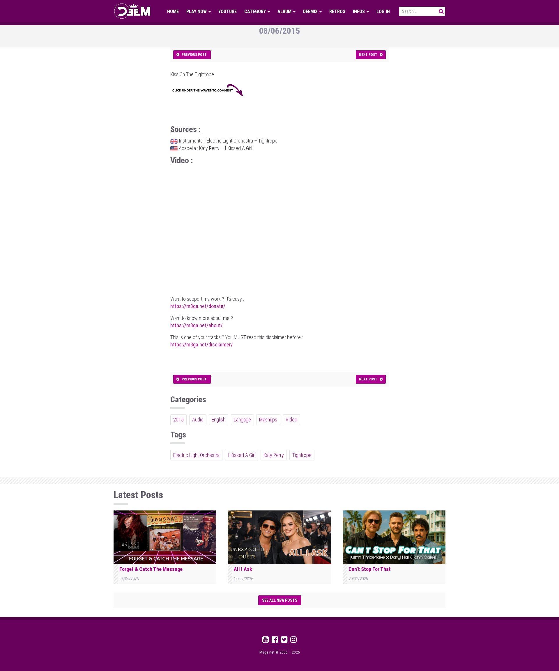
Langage (242, 420)
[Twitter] (284, 640)
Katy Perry (273, 455)
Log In (383, 11)
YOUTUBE (227, 11)
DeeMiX (311, 11)
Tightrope (302, 455)
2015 (178, 420)
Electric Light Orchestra (196, 455)
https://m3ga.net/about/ (196, 325)
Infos (359, 11)
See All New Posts (279, 600)
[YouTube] (265, 640)
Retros (337, 11)
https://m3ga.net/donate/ (197, 306)
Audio (198, 420)
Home (173, 11)
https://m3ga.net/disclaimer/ (201, 344)
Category (255, 11)
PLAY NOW (197, 11)
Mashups (268, 420)
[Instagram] (293, 640)
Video (291, 420)
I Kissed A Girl (241, 455)
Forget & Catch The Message (151, 569)
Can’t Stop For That (370, 569)
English (218, 420)
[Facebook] (275, 640)
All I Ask (243, 569)
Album (285, 11)
